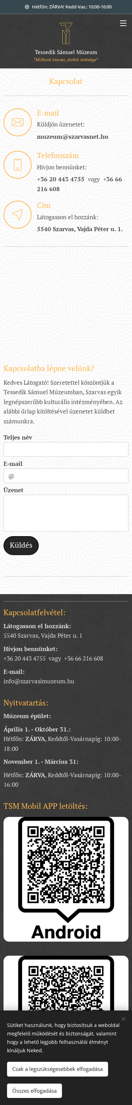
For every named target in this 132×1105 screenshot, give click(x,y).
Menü (123, 23)
